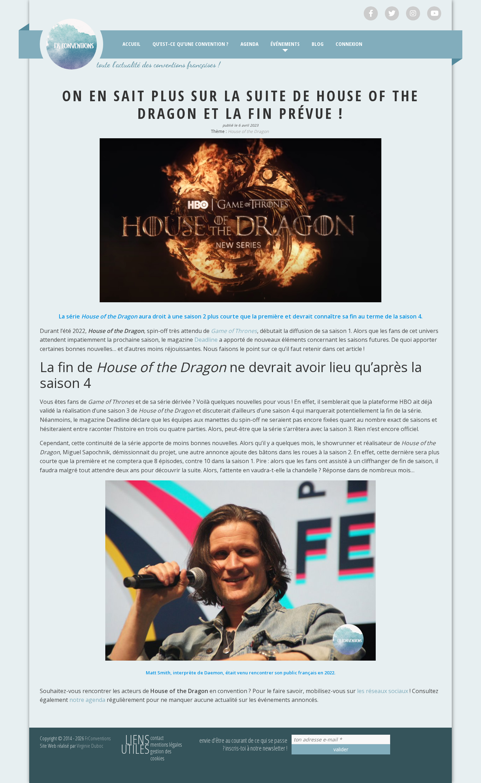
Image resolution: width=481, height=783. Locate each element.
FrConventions (98, 738)
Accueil (131, 43)
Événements (285, 43)
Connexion (349, 43)
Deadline (206, 340)
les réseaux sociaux (382, 691)
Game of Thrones (233, 331)
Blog (318, 43)
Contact (157, 738)
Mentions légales (166, 744)
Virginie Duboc (90, 745)
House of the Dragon (248, 131)
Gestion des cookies (160, 754)
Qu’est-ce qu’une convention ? (190, 43)
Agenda (249, 43)
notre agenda (87, 700)
